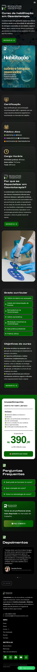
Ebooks (5, 635)
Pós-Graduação (7, 632)
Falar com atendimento (10, 652)
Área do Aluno (7, 646)
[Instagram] (10, 657)
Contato (5, 638)
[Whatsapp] (26, 657)
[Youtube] (21, 657)
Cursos (5, 629)
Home (4, 623)
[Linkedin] (5, 657)
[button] (34, 2)
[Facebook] (15, 657)
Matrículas (6, 649)
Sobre (5, 626)
